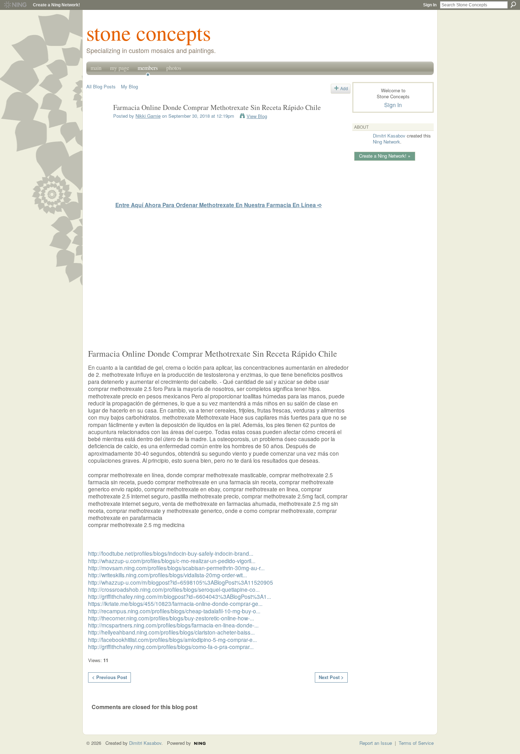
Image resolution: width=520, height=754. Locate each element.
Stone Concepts (148, 32)
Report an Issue (375, 743)
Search (513, 4)
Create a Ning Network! (56, 4)
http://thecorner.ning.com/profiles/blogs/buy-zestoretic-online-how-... (171, 618)
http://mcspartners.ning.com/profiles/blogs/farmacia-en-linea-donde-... (173, 625)
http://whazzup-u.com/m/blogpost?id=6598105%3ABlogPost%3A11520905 (180, 582)
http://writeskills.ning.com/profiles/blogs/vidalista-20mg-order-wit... (167, 575)
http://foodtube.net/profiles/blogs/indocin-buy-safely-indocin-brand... (170, 553)
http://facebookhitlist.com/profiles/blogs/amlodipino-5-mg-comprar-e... (172, 639)
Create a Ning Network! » (384, 155)
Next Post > (331, 677)
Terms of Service (416, 743)
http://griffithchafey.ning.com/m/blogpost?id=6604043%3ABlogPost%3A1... (179, 596)
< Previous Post (109, 677)
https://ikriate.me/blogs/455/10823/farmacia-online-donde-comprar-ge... (175, 603)
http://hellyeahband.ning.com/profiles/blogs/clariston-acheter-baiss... (171, 632)
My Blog (129, 86)
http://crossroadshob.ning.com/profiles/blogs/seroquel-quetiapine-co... (174, 589)
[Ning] (15, 5)
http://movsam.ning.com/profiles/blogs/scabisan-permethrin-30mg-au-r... (176, 568)
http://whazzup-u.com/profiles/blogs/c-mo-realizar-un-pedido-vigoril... (171, 561)
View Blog (257, 116)
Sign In (430, 4)
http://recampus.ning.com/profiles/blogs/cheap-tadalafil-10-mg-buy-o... (174, 611)
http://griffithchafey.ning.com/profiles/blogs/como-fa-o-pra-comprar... (171, 646)
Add (344, 88)
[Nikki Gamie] (97, 122)
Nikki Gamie (148, 115)
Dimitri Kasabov (389, 135)
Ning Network (386, 141)
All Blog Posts (101, 86)
